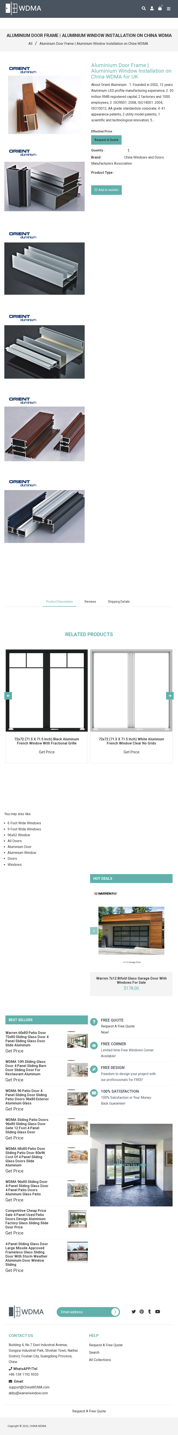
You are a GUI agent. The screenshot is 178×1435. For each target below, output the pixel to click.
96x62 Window (19, 835)
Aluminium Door (19, 847)
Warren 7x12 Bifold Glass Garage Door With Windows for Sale (131, 980)
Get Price (14, 1051)
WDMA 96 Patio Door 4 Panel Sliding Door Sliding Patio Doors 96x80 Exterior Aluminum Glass (27, 1097)
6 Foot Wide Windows (24, 823)
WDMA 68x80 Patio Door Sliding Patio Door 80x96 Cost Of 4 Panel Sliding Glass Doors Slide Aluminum (25, 1157)
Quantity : (98, 150)
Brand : (96, 157)
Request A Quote (106, 140)
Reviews (90, 601)
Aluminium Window (22, 853)
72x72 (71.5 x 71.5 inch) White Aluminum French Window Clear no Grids (131, 741)
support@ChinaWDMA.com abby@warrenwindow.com (29, 1387)
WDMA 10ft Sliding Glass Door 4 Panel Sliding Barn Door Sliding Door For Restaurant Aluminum (25, 1068)
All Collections (100, 1360)
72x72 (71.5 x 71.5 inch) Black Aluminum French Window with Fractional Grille (46, 741)
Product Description (59, 601)
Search (94, 1352)
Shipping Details (119, 601)
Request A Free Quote (106, 1345)
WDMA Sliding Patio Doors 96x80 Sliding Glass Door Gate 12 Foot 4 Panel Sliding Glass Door (26, 1126)
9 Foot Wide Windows (24, 829)
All (30, 44)
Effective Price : (102, 131)
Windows (15, 865)
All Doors (15, 841)
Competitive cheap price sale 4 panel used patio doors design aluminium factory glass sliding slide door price (26, 1219)
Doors (12, 858)
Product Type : (102, 173)
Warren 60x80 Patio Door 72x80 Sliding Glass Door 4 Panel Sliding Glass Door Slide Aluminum (26, 1039)
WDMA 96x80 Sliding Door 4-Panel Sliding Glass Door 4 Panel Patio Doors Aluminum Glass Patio (26, 1188)
